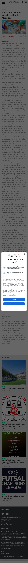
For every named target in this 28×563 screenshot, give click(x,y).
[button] (14, 277)
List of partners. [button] (9, 287)
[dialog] (14, 281)
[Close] (24, 254)
